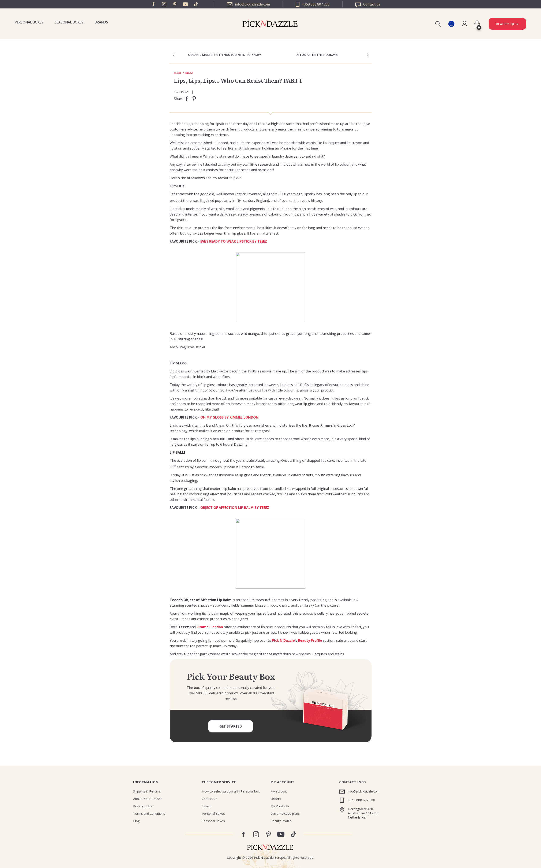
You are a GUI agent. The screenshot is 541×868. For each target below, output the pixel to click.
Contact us (209, 799)
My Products (279, 806)
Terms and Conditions (149, 813)
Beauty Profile (280, 821)
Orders (275, 799)
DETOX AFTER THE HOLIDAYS (316, 55)
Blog (136, 821)
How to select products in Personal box (231, 791)
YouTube (185, 4)
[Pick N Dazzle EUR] (451, 24)
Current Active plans (285, 813)
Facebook (153, 4)
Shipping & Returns (147, 791)
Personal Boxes (29, 22)
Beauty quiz (507, 24)
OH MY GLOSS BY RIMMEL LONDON (229, 417)
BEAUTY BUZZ (183, 73)
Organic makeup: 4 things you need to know (224, 55)
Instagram (164, 4)
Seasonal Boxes (69, 22)
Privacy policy (143, 806)
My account (278, 791)
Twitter (196, 4)
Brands (101, 22)
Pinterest (174, 4)
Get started (230, 726)
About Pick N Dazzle (147, 799)
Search (207, 806)
